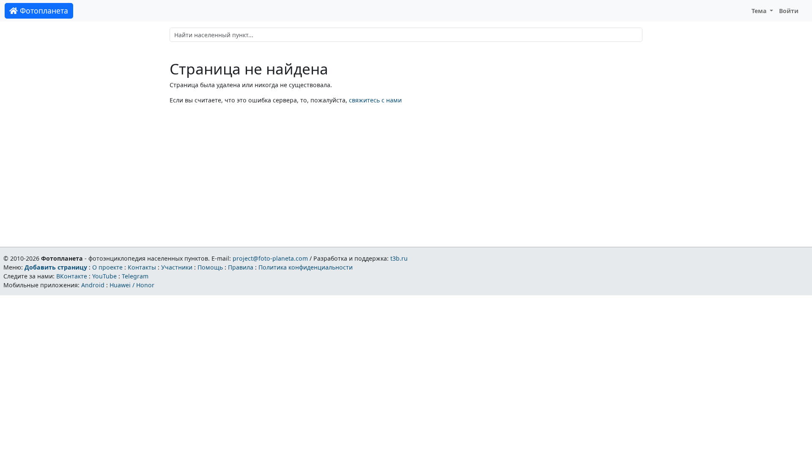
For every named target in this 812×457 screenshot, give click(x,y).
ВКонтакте (71, 276)
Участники (176, 267)
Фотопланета (43, 11)
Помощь (210, 267)
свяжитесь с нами (375, 100)
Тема (760, 11)
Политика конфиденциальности (305, 267)
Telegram (135, 276)
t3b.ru (399, 258)
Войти (788, 11)
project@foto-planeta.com (270, 258)
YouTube (104, 276)
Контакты (142, 267)
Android (92, 285)
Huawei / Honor (132, 285)
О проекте (107, 267)
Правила (240, 267)
